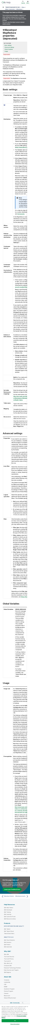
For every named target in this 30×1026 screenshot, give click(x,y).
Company (6, 980)
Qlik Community (15, 1003)
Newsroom (7, 995)
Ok (15, 1020)
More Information (14, 1024)
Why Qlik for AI (8, 963)
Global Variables (9, 49)
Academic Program (9, 989)
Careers (6, 993)
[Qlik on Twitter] (22, 1002)
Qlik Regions (7, 972)
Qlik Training (7, 912)
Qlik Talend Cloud (9, 931)
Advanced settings (9, 47)
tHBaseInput (19, 9)
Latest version (6, 24)
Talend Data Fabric (9, 933)
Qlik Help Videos (8, 907)
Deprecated (6, 54)
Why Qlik (6, 954)
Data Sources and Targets (11, 970)
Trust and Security (9, 956)
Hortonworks (20, 214)
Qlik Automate (8, 946)
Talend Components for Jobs (13, 7)
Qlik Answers (7, 942)
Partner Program (8, 991)
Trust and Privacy (9, 959)
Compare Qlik (8, 965)
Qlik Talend (7, 929)
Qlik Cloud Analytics (9, 940)
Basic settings (8, 45)
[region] (15, 1015)
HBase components (10, 9)
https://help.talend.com (21, 147)
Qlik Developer (8, 910)
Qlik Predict (7, 944)
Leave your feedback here (12, 889)
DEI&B (5, 986)
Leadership (7, 982)
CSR (5, 984)
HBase (23, 7)
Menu (27, 3)
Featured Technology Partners (12, 968)
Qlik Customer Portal (9, 916)
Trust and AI (7, 961)
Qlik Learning (7, 914)
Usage (6, 51)
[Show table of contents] (3, 7)
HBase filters (24, 597)
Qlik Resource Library (10, 919)
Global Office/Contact (10, 998)
